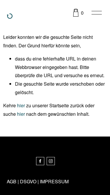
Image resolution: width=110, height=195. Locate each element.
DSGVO (28, 181)
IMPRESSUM (54, 181)
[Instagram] (51, 161)
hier (21, 105)
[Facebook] (40, 161)
